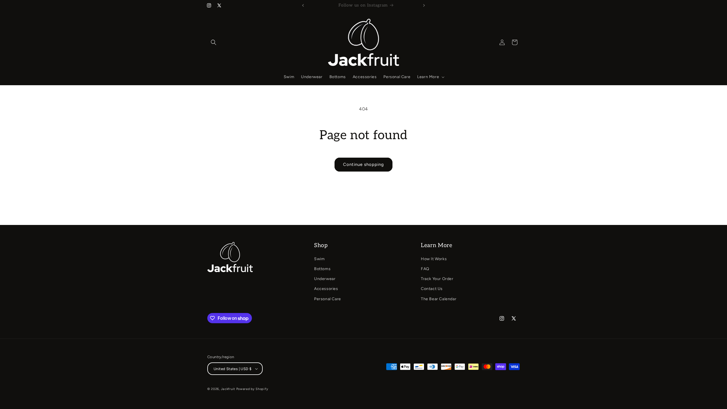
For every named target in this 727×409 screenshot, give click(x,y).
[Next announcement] (424, 5)
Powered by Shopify (252, 389)
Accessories (326, 288)
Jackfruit (228, 389)
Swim (319, 258)
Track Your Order (437, 278)
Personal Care (327, 299)
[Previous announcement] (303, 5)
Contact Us (432, 288)
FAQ (425, 268)
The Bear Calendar (438, 299)
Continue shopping (363, 164)
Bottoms (322, 268)
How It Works (434, 258)
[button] (213, 42)
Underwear (324, 278)
